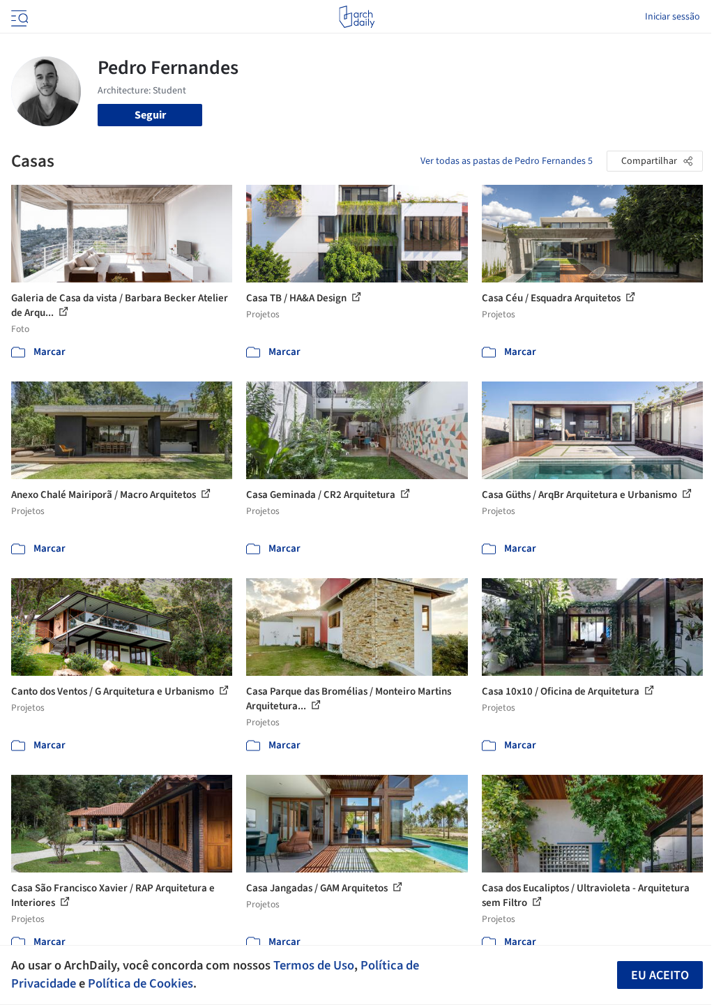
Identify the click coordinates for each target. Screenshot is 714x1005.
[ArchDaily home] (356, 17)
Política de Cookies (140, 983)
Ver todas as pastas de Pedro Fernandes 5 (506, 161)
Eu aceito (660, 975)
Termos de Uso (313, 965)
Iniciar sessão (672, 17)
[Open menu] (18, 17)
